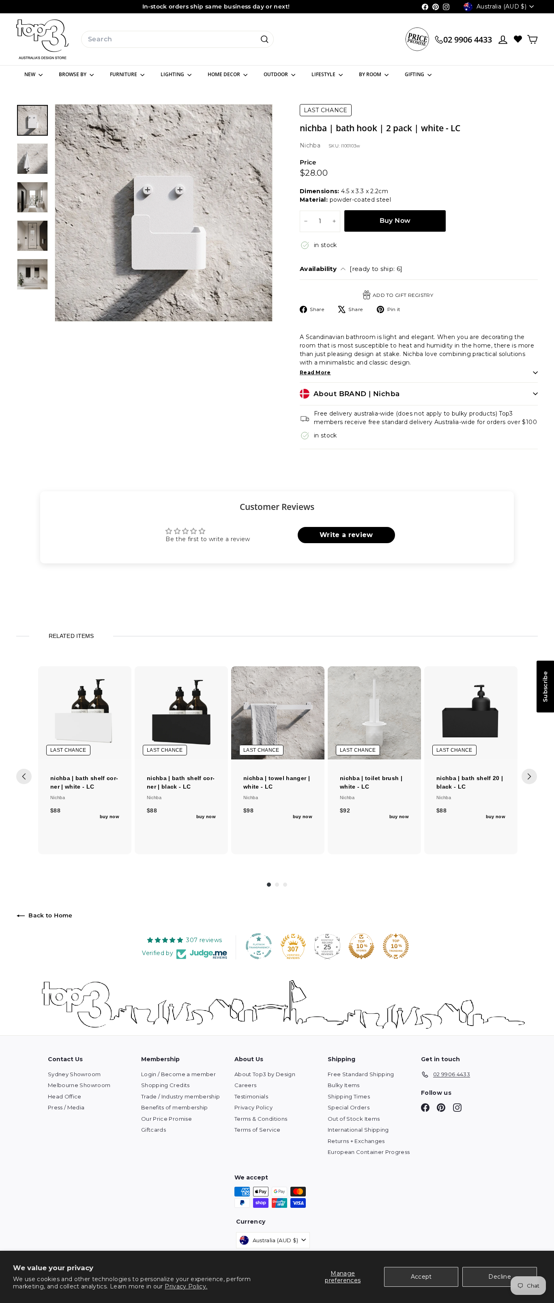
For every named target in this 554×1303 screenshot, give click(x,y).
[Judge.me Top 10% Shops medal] (361, 946)
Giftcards (153, 1129)
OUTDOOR (276, 74)
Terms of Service (257, 1129)
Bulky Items (344, 1085)
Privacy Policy (253, 1107)
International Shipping (358, 1129)
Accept (421, 1276)
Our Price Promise (166, 1118)
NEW (30, 74)
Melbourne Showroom (79, 1085)
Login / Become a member (178, 1074)
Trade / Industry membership (180, 1096)
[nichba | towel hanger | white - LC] (277, 712)
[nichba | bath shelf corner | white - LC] (84, 712)
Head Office (65, 1096)
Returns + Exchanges (356, 1141)
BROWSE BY (73, 74)
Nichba (310, 145)
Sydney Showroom (74, 1074)
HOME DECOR (224, 74)
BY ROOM (370, 74)
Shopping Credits (165, 1085)
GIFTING (415, 74)
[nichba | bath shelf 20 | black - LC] (470, 712)
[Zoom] (163, 212)
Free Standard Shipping (361, 1074)
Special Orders (348, 1107)
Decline (499, 1276)
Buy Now (395, 220)
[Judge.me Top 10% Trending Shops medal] (396, 946)
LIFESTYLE (324, 74)
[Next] (529, 776)
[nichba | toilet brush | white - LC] (374, 712)
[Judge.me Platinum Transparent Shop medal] (259, 946)
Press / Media (66, 1107)
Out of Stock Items (354, 1118)
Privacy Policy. (186, 1286)
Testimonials (251, 1096)
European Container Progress (369, 1152)
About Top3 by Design (264, 1074)
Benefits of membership (174, 1107)
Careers (245, 1085)
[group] (85, 760)
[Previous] (24, 776)
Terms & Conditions (260, 1118)
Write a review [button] (346, 535)
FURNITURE (124, 74)
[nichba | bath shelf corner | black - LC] (181, 712)
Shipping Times (349, 1096)
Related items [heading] (71, 636)
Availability (351, 269)
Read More (315, 372)
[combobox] (177, 39)
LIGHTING (173, 74)
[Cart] (532, 39)
